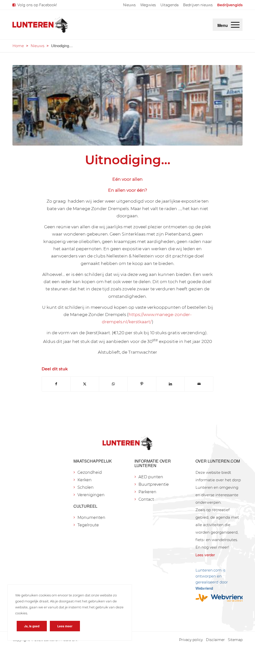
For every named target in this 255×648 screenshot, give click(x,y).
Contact (146, 499)
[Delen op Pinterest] (142, 384)
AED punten (150, 477)
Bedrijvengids (230, 5)
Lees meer (64, 626)
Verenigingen (91, 494)
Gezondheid (89, 472)
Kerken (84, 480)
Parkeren (147, 491)
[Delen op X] (85, 384)
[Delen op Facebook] (56, 384)
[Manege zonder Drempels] (127, 105)
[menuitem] (129, 5)
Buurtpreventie (153, 484)
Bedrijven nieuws (198, 5)
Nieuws (129, 5)
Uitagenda (169, 5)
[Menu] (235, 24)
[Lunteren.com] (40, 24)
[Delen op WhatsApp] (113, 384)
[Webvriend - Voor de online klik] (219, 598)
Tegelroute (88, 525)
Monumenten (91, 517)
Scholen (85, 487)
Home (18, 45)
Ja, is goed (31, 626)
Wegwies (148, 5)
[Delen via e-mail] (199, 384)
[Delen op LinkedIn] (170, 384)
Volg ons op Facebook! (37, 5)
